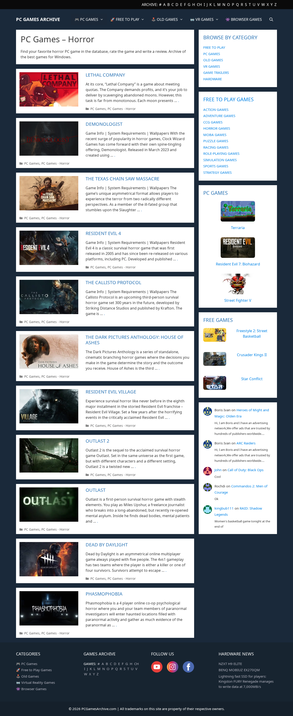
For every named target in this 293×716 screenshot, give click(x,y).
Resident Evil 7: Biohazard (238, 264)
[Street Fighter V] (238, 291)
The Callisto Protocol (113, 282)
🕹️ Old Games (27, 676)
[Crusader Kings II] (214, 363)
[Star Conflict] (214, 387)
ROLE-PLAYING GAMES (221, 153)
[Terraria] (238, 219)
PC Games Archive (38, 19)
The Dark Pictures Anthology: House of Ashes (134, 340)
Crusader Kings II (252, 354)
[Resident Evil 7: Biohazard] (238, 255)
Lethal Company (105, 75)
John (218, 470)
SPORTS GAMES (215, 166)
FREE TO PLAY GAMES (228, 99)
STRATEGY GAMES (217, 172)
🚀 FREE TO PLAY (124, 19)
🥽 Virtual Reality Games (35, 682)
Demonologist (104, 124)
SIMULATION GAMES (220, 160)
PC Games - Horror (122, 109)
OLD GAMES (213, 60)
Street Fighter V (237, 300)
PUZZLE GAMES (215, 141)
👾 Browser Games (31, 689)
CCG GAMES (212, 122)
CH (199, 4)
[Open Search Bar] (271, 19)
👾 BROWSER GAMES (243, 19)
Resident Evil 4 (103, 233)
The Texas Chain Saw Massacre (122, 179)
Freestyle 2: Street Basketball (251, 333)
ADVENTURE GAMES (219, 115)
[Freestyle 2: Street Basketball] (214, 339)
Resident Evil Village (111, 392)
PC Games (98, 109)
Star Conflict (252, 378)
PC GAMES (211, 53)
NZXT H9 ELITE (230, 663)
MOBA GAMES (214, 134)
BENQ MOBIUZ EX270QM (239, 670)
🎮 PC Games (26, 663)
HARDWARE (212, 79)
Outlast (96, 490)
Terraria (238, 227)
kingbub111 (224, 508)
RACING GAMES (215, 147)
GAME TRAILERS (216, 72)
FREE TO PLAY (214, 47)
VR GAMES (211, 66)
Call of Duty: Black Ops (245, 470)
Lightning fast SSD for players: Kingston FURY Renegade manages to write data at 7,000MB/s (246, 681)
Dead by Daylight (107, 545)
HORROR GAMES (216, 128)
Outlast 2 (97, 441)
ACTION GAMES (215, 109)
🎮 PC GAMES (86, 19)
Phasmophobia (104, 594)
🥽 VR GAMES (202, 19)
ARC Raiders (245, 443)
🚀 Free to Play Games (34, 670)
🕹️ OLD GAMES (164, 19)
